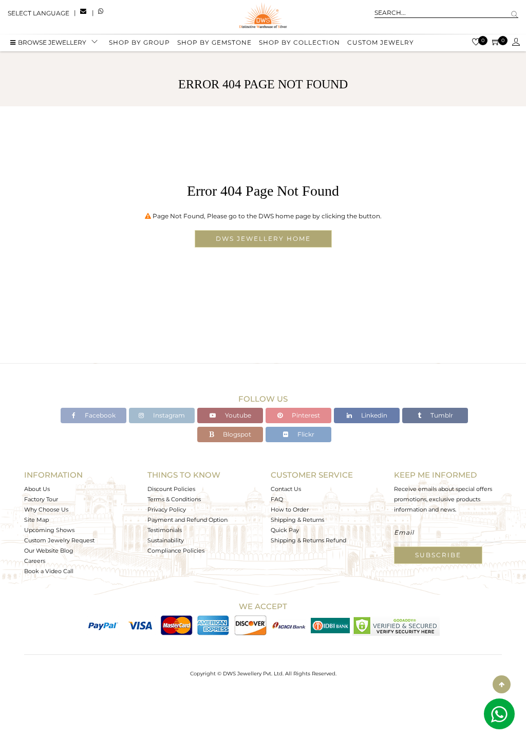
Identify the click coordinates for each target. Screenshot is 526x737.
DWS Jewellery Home (263, 238)
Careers (34, 560)
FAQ (277, 499)
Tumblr (441, 415)
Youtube (237, 415)
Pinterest (305, 415)
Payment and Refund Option (187, 519)
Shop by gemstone (214, 42)
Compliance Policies (175, 550)
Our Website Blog (48, 550)
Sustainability (165, 540)
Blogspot (236, 434)
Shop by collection (299, 42)
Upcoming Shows (49, 530)
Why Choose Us (46, 509)
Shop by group (139, 42)
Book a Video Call (48, 571)
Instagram (168, 415)
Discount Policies (171, 489)
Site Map (36, 519)
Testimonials (164, 530)
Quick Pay (285, 530)
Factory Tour (41, 499)
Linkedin (373, 415)
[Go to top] (502, 684)
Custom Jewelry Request (59, 540)
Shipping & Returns (297, 519)
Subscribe (438, 555)
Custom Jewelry (380, 42)
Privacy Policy (166, 509)
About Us (37, 489)
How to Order (290, 509)
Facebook (99, 415)
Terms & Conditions (174, 499)
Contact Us (286, 489)
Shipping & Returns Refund (308, 540)
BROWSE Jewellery (52, 42)
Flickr (305, 434)
